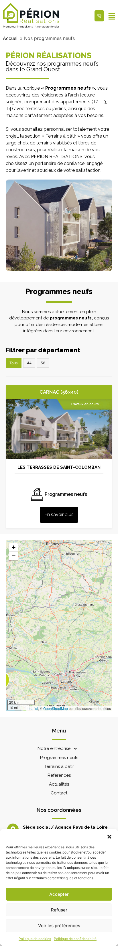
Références (59, 775)
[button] (109, 836)
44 (29, 363)
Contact (59, 793)
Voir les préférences (59, 925)
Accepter (59, 894)
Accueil (11, 38)
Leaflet (32, 708)
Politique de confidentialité (75, 939)
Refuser (59, 910)
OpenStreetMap (55, 708)
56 (43, 363)
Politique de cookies (35, 939)
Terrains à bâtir (59, 766)
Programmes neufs (59, 757)
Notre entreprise (54, 748)
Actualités (59, 784)
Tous (13, 363)
